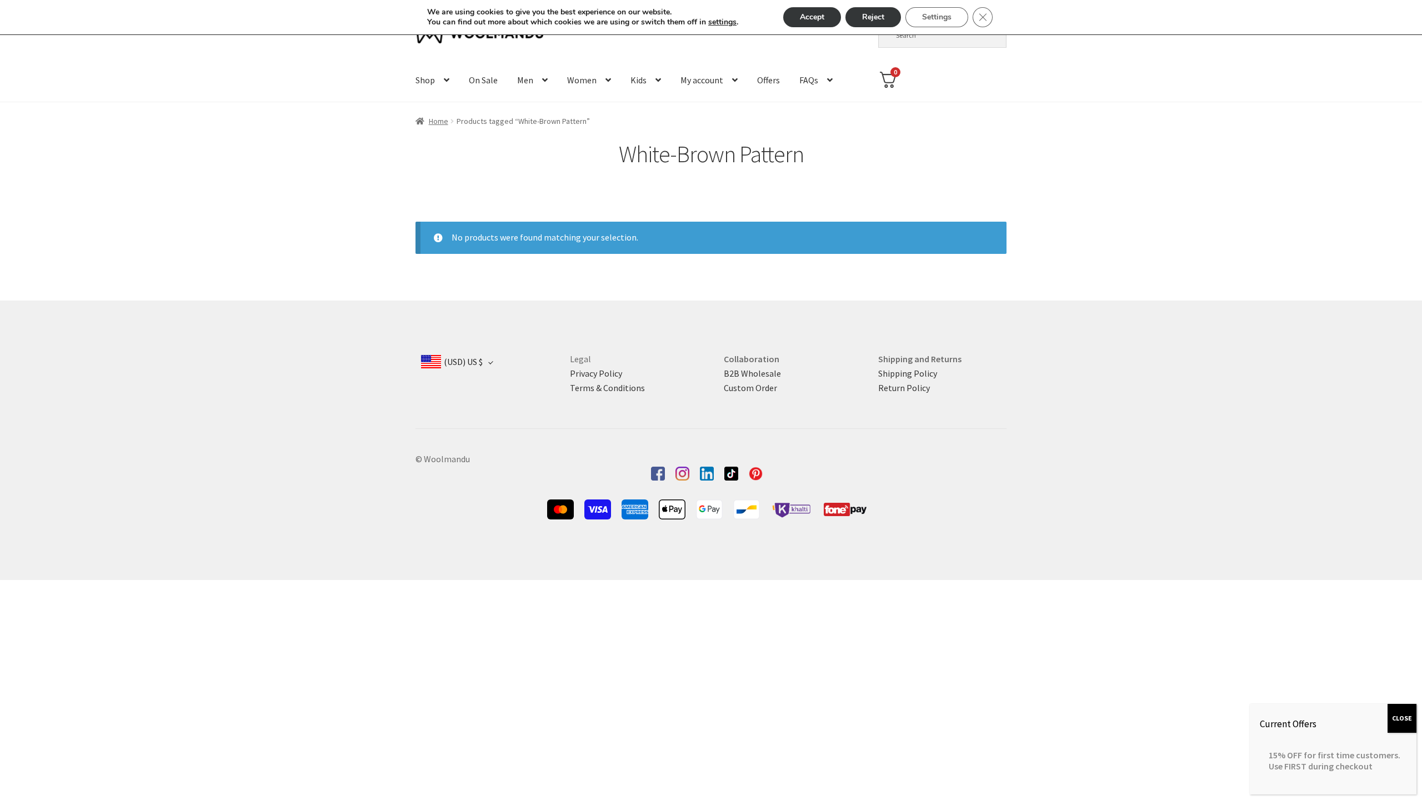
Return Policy (904, 387)
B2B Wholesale (752, 373)
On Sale (483, 80)
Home (438, 121)
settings (722, 22)
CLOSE (1402, 718)
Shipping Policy (907, 373)
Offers (768, 80)
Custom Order (750, 387)
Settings (937, 17)
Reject (873, 17)
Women (582, 80)
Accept (812, 17)
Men (525, 80)
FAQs (808, 80)
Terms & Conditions (607, 387)
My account (701, 80)
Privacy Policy (596, 373)
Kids (638, 80)
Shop (425, 80)
